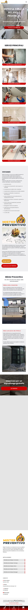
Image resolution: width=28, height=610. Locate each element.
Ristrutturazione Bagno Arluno (10, 566)
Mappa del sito (19, 604)
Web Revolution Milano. (14, 603)
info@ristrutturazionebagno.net (9, 586)
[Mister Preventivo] (4, 2)
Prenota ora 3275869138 (14, 27)
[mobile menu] (26, 2)
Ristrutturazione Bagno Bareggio (11, 572)
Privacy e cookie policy (10, 604)
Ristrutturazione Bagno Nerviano (11, 569)
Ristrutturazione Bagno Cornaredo (11, 560)
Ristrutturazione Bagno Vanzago (11, 563)
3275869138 (5, 590)
